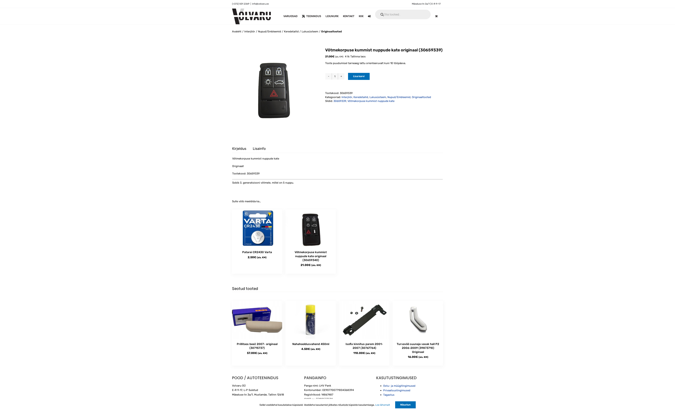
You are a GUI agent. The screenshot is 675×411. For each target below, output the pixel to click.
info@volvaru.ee (260, 3)
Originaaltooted (421, 97)
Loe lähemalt (382, 404)
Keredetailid (360, 97)
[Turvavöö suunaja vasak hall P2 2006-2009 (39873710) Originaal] (418, 320)
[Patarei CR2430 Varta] (257, 228)
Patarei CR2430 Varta (257, 252)
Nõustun (405, 404)
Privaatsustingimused (396, 390)
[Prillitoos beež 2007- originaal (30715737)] (257, 320)
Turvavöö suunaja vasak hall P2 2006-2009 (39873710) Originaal (418, 348)
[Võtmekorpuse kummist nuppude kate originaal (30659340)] (311, 228)
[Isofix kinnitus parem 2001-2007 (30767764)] (364, 320)
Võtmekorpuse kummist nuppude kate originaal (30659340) (311, 256)
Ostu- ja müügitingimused (399, 385)
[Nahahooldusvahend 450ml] (311, 320)
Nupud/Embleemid (398, 97)
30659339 (339, 101)
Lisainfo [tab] (259, 148)
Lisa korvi (359, 76)
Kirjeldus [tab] (239, 148)
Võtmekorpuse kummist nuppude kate (371, 101)
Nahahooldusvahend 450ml (310, 344)
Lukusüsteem (377, 97)
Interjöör (347, 97)
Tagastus (388, 394)
